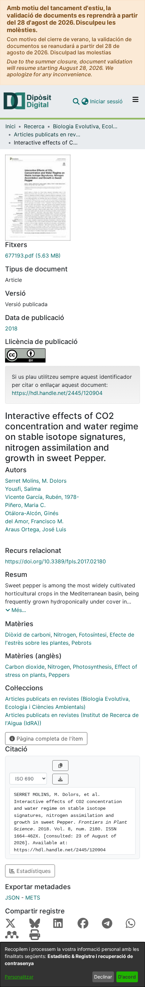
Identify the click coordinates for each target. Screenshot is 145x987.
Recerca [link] (34, 126)
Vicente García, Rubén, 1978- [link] (42, 497)
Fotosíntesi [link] (93, 634)
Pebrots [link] (81, 642)
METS (32, 897)
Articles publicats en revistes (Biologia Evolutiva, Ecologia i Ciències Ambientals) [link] (47, 134)
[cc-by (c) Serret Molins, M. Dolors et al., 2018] (72, 355)
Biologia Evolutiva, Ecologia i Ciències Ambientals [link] (86, 126)
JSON (12, 897)
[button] (76, 101)
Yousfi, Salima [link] (23, 488)
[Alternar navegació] (135, 101)
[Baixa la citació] (60, 779)
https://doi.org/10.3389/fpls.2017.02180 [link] (55, 561)
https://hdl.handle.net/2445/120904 (57, 393)
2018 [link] (11, 328)
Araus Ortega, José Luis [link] (35, 529)
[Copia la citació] (60, 765)
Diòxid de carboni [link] (28, 634)
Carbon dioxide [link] (25, 666)
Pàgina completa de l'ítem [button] (49, 738)
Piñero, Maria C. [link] (25, 505)
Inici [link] (10, 126)
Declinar (103, 977)
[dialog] (72, 964)
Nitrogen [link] (65, 634)
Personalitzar (19, 977)
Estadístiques (33, 871)
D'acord (127, 977)
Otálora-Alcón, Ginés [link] (31, 513)
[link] (72, 255)
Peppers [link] (59, 674)
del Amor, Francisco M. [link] (34, 521)
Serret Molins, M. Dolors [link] (35, 480)
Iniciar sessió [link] (106, 101)
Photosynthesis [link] (92, 666)
